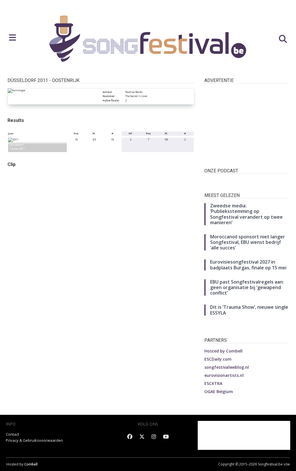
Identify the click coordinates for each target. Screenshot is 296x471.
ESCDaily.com (218, 359)
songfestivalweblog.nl (226, 367)
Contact (12, 434)
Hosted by (223, 351)
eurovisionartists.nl (224, 375)
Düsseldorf (16, 145)
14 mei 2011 (17, 149)
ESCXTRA (213, 383)
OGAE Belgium (218, 391)
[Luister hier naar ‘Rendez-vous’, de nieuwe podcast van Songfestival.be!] (246, 181)
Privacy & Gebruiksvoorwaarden (34, 440)
